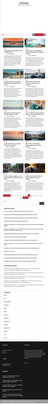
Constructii (6, 305)
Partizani (24, 3)
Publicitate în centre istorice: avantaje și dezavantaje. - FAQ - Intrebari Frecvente (19, 268)
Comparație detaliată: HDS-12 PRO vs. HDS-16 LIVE (13, 51)
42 (34, 195)
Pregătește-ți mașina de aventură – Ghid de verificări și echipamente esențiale (20, 261)
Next (25, 197)
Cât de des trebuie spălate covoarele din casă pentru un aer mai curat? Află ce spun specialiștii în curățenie (12, 396)
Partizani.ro (32, 350)
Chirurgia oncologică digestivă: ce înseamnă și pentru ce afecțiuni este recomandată (21, 233)
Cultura (5, 308)
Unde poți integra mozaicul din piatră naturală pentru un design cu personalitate (20, 214)
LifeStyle (6, 324)
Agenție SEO (4, 401)
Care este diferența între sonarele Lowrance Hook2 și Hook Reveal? (35, 113)
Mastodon (26, 362)
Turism (5, 48)
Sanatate (6, 331)
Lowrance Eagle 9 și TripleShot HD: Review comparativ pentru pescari (12, 83)
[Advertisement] (24, 24)
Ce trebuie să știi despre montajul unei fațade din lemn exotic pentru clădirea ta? (20, 240)
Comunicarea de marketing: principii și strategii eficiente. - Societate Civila (18, 276)
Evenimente (6, 318)
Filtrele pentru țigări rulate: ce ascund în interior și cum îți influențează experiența (21, 254)
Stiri (5, 334)
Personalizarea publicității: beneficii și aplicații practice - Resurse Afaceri (17, 272)
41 (31, 195)
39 (26, 195)
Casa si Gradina (7, 301)
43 (37, 195)
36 (17, 195)
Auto (5, 298)
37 (20, 195)
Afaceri (5, 295)
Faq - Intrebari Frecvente (7, 350)
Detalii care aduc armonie (9, 251)
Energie (3, 351)
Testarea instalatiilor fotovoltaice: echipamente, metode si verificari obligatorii (21, 217)
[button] (33, 34)
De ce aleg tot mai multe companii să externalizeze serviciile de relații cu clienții (20, 258)
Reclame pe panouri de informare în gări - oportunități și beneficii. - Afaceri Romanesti (20, 280)
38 (23, 195)
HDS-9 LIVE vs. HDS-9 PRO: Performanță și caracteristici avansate (33, 145)
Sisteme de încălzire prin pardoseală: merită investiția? (15, 236)
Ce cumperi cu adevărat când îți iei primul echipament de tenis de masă (18, 211)
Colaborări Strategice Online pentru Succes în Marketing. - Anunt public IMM (18, 284)
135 (20, 197)
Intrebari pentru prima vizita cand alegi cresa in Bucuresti (16, 221)
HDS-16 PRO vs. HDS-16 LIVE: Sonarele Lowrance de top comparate (33, 83)
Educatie (6, 314)
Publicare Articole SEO (20, 401)
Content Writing (11, 401)
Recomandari (6, 328)
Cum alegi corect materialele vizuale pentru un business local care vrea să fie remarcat (22, 248)
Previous (7, 195)
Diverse (5, 311)
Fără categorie (7, 321)
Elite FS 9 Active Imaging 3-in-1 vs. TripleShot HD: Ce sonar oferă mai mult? (13, 177)
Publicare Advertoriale (31, 401)
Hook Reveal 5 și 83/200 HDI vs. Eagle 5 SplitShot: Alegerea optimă (34, 177)
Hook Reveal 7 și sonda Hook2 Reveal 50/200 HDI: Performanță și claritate (35, 52)
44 (40, 195)
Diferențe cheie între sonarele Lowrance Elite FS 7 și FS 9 (12, 113)
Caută (5, 201)
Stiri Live (4, 353)
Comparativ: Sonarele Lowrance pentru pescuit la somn (12, 144)
